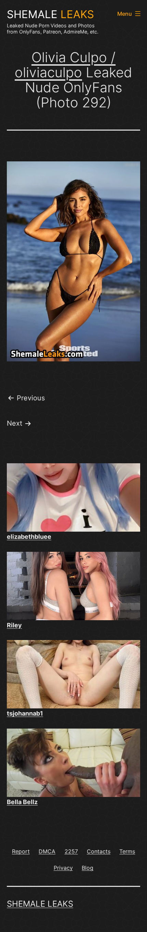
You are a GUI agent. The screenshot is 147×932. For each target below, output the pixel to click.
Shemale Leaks (40, 904)
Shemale (50, 14)
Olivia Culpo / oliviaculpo (65, 65)
